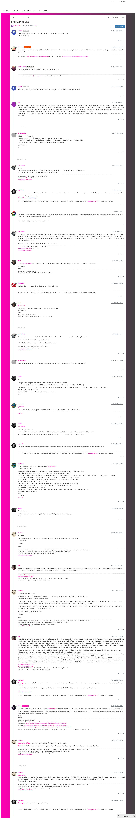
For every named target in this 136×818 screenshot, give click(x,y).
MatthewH (21, 47)
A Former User (22, 133)
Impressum (125, 2)
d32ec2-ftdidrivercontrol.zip (27, 198)
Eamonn (20, 30)
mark (19, 260)
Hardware (17, 26)
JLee (19, 102)
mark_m (20, 532)
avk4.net (20, 413)
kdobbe (20, 212)
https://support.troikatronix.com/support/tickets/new (43, 722)
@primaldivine (27, 263)
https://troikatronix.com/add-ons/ (32, 725)
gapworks (21, 190)
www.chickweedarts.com (25, 179)
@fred (28, 743)
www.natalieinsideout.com (25, 555)
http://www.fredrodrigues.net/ (26, 575)
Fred (19, 565)
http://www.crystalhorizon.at (38, 76)
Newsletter (44, 11)
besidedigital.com (44, 56)
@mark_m (21, 683)
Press (112, 2)
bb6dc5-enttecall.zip (25, 692)
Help (23, 11)
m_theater (21, 404)
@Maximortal (22, 306)
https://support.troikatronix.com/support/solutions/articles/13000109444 (50, 727)
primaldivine (21, 165)
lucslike (20, 376)
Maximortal (21, 283)
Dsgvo (117, 2)
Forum (15, 11)
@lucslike (21, 407)
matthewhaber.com (32, 56)
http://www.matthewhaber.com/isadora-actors (75, 56)
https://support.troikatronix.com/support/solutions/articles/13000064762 (46, 723)
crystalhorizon (22, 66)
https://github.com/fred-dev (25, 576)
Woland (20, 706)
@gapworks (52, 466)
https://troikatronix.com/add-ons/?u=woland (55, 725)
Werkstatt (31, 11)
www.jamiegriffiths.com (24, 178)
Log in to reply (120, 26)
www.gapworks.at (93, 201)
